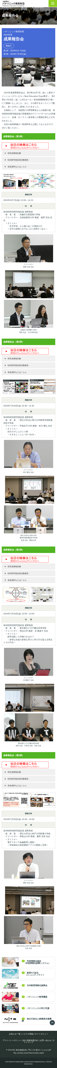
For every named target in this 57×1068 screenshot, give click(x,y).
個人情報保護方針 (30, 1040)
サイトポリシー (41, 1034)
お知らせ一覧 (14, 1034)
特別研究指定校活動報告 (18, 160)
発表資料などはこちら (17, 167)
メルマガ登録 (27, 1034)
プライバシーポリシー (11, 1040)
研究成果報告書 (14, 153)
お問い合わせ (45, 1040)
